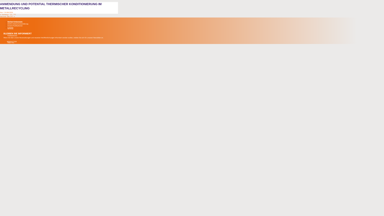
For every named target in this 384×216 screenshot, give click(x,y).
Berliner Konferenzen (15, 21)
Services (10, 29)
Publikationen (12, 35)
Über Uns (11, 43)
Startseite (11, 15)
